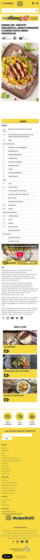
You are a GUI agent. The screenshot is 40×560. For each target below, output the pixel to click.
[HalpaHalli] (20, 3)
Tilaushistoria (5, 505)
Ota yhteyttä (5, 466)
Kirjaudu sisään (6, 500)
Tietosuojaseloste (20, 557)
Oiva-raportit (5, 473)
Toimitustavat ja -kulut (7, 488)
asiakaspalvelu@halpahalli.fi (11, 514)
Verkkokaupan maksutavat (9, 485)
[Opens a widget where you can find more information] (7, 556)
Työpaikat (4, 463)
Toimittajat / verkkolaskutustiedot (11, 461)
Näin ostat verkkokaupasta (9, 483)
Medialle (4, 456)
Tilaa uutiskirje (5, 468)
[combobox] (20, 10)
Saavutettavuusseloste (8, 493)
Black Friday (4, 480)
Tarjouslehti (4, 450)
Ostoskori (4, 502)
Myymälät (4, 448)
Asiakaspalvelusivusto (8, 511)
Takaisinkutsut (5, 471)
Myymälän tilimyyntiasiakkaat (10, 458)
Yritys (3, 453)
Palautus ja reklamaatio (8, 490)
